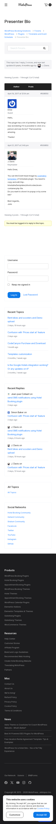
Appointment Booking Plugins (17, 585)
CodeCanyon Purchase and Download (27, 343)
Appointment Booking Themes (18, 598)
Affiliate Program (11, 647)
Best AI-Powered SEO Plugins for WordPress (24, 733)
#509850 (44, 145)
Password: (13, 272)
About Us (8, 688)
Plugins (21, 34)
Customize (14, 814)
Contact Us (9, 684)
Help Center (9, 639)
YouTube (11, 535)
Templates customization (20, 354)
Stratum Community (16, 521)
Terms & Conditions (13, 711)
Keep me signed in (21, 284)
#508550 (44, 93)
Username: (13, 260)
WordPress (9, 34)
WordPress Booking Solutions (17, 31)
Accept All (41, 814)
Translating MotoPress (14, 665)
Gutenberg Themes (13, 620)
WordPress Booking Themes (17, 589)
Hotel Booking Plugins (14, 580)
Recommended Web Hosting (17, 656)
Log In (14, 295)
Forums (37, 31)
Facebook (12, 526)
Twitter (11, 530)
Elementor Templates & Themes (18, 611)
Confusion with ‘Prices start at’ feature (26, 332)
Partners (8, 670)
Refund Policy (10, 697)
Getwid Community (16, 517)
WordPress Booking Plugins (16, 576)
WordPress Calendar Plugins (16, 602)
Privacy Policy (10, 702)
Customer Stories (12, 643)
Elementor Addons (12, 607)
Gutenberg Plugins (12, 616)
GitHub (11, 544)
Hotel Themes (10, 593)
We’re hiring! (9, 693)
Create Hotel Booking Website (17, 661)
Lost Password (30, 294)
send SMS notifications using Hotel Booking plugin (25, 399)
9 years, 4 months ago (24, 65)
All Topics (12, 492)
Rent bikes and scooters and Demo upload (25, 451)
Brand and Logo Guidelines (16, 652)
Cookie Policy (10, 706)
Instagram (12, 539)
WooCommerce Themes (15, 625)
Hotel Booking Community (19, 513)
